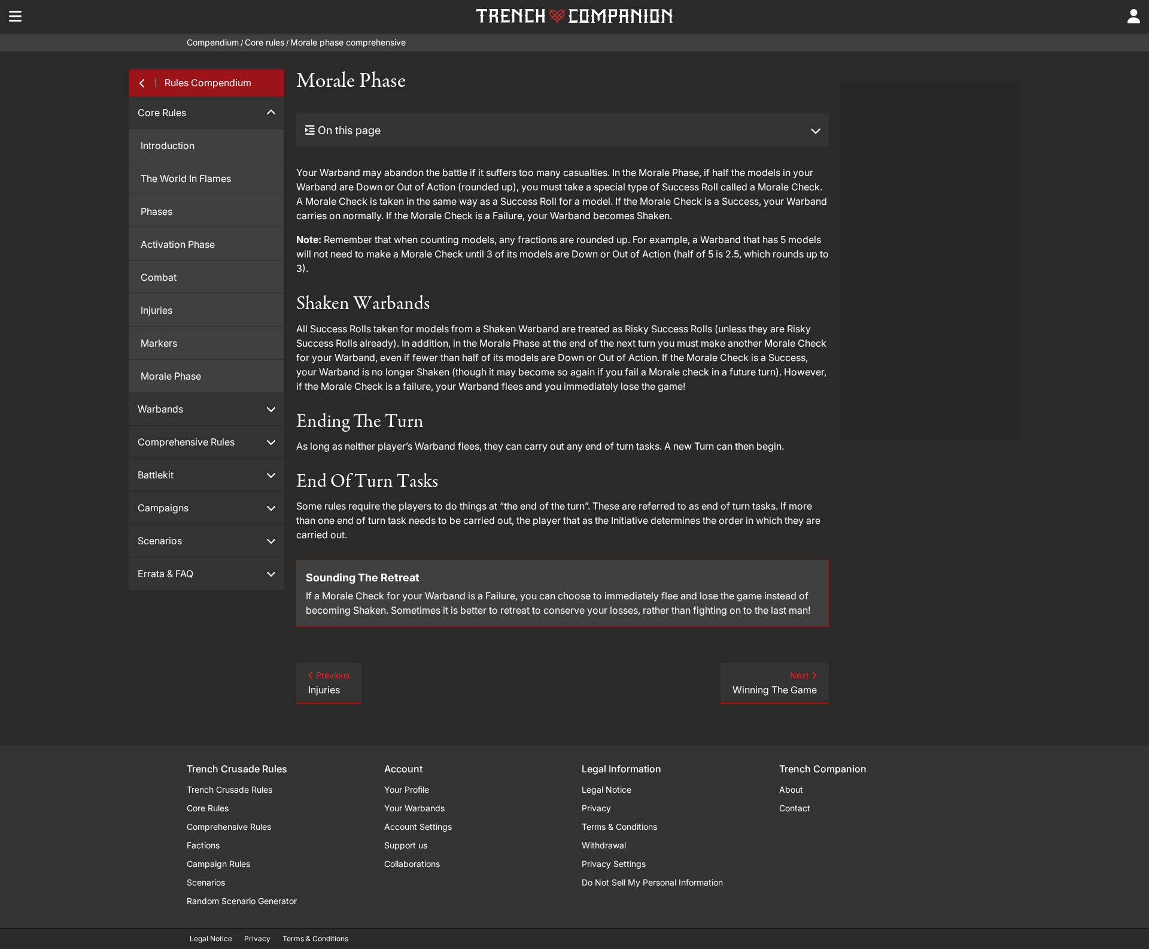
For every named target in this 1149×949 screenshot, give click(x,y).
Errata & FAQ (165, 574)
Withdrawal (604, 845)
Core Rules (162, 113)
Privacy (596, 808)
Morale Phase (171, 376)
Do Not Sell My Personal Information (652, 882)
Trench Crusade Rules (229, 789)
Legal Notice (606, 789)
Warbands (160, 409)
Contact (794, 808)
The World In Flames (186, 178)
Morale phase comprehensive (348, 42)
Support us (405, 845)
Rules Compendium (208, 83)
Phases (156, 211)
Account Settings (418, 826)
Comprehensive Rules (186, 442)
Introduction (167, 145)
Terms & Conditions (619, 826)
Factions (203, 845)
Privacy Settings (614, 864)
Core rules (264, 42)
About (791, 789)
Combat (159, 277)
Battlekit (156, 475)
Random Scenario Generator (242, 901)
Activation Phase (178, 244)
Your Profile (406, 789)
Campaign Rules (218, 864)
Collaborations (412, 864)
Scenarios (160, 541)
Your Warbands (414, 808)
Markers (159, 343)
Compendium (213, 42)
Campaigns (163, 508)
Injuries (156, 310)
